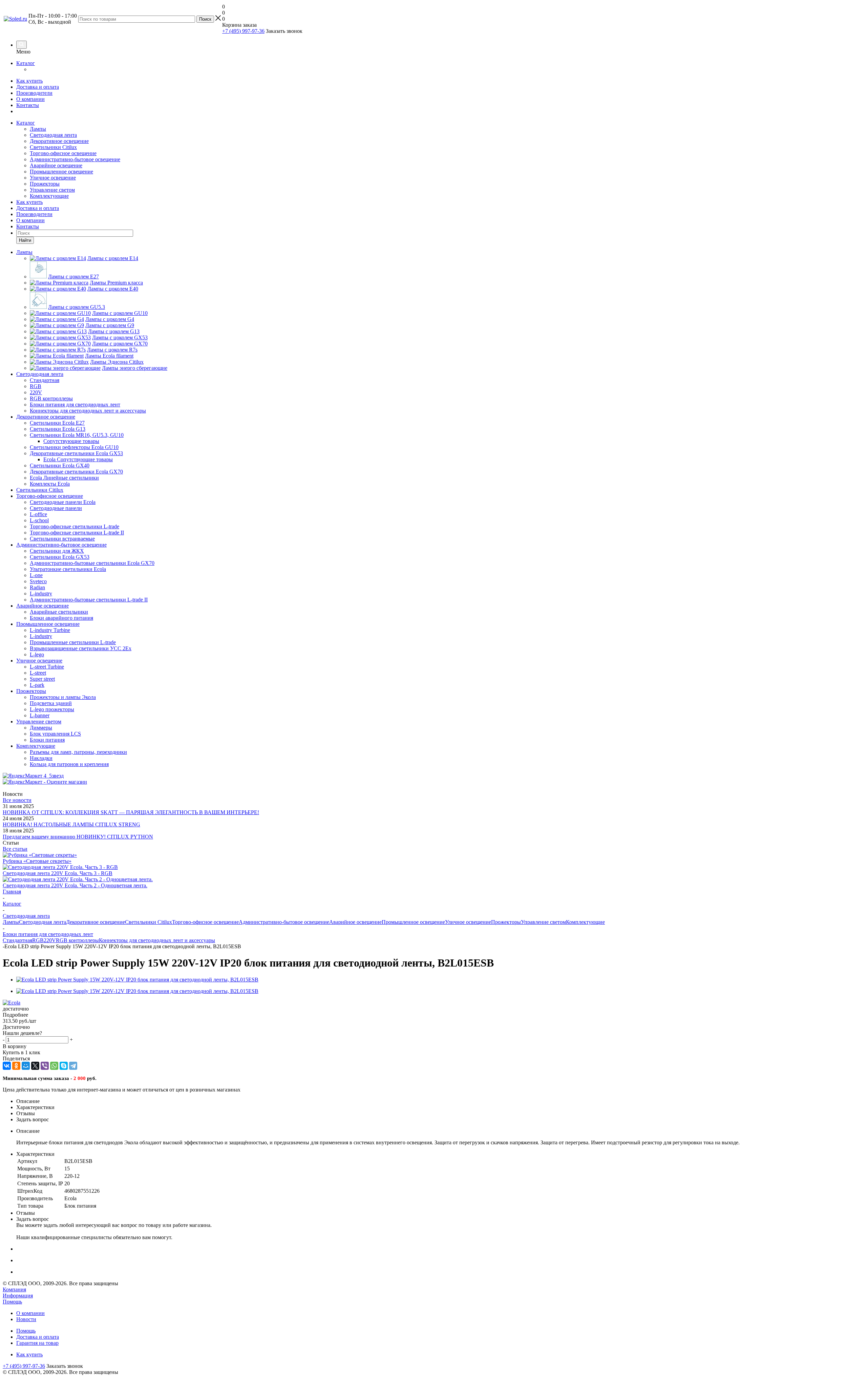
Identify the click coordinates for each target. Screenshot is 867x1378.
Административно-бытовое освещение (75, 159)
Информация (18, 1295)
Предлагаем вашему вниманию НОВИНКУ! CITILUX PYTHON (78, 837)
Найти (25, 240)
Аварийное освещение (56, 165)
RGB (38, 940)
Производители (34, 93)
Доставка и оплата (37, 87)
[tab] (433, 1015)
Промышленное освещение (61, 171)
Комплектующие (49, 196)
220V (50, 940)
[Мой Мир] (26, 1066)
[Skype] (64, 1066)
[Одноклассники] (16, 1066)
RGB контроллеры (77, 940)
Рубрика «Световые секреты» (37, 861)
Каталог (25, 63)
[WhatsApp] (54, 1066)
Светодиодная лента (53, 135)
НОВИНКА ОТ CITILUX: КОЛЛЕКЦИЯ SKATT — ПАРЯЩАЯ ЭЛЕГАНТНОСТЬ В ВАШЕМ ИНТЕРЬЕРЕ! (131, 812)
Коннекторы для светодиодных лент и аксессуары (157, 940)
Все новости (17, 800)
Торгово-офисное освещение (63, 153)
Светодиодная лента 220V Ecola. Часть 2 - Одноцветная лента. (75, 885)
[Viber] (45, 1066)
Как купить (29, 81)
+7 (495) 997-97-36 (243, 31)
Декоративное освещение (59, 141)
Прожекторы (45, 184)
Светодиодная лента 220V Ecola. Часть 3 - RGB (57, 873)
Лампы (38, 129)
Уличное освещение (53, 178)
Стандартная (17, 940)
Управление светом (52, 190)
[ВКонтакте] (7, 1066)
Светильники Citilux (53, 147)
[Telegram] (73, 1066)
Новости (26, 1319)
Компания (14, 1289)
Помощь (12, 1302)
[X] (35, 1066)
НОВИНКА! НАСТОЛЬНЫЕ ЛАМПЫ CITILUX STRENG (71, 824)
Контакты (27, 105)
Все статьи (15, 849)
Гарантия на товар (37, 1343)
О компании (30, 99)
